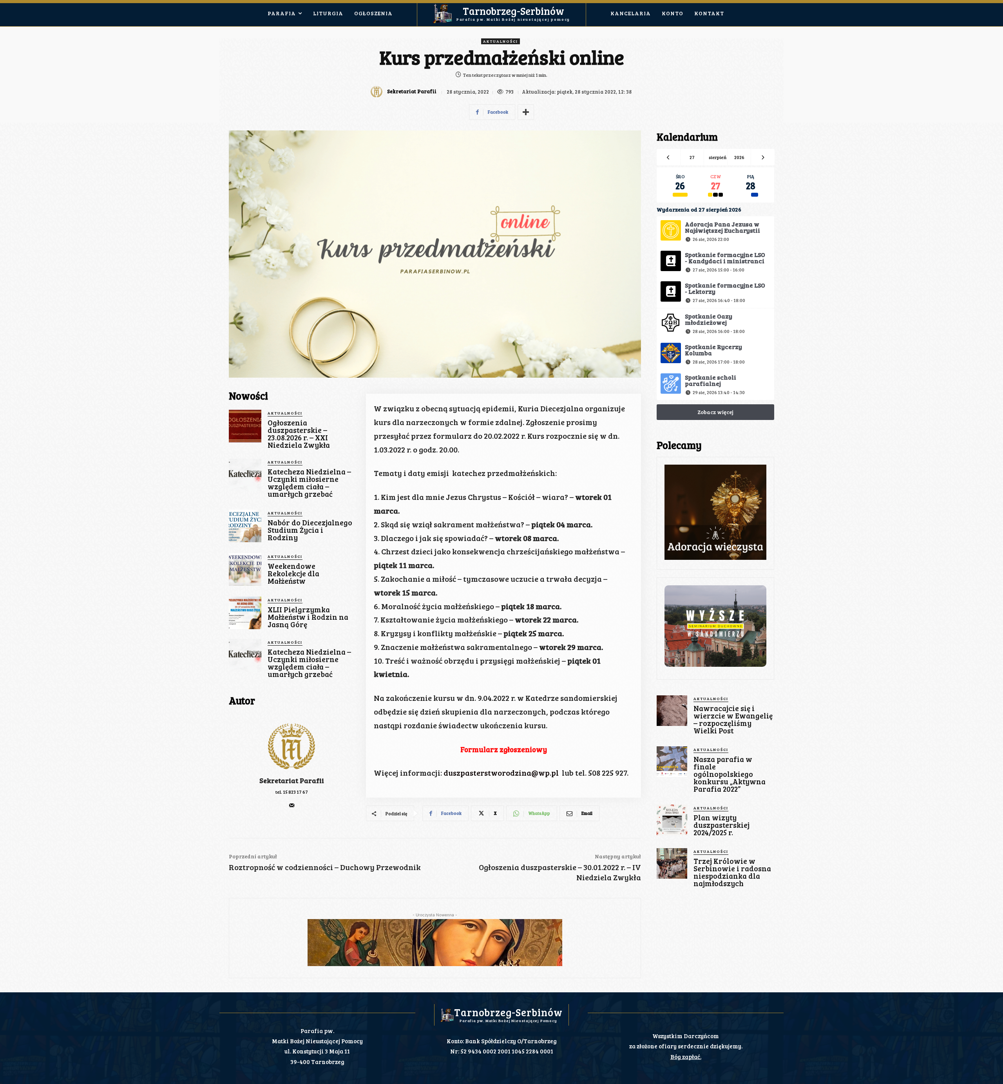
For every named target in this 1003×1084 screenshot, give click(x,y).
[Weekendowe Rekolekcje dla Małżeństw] (245, 569)
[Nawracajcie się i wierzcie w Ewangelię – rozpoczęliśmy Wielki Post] (672, 710)
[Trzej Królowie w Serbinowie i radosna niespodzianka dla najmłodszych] (672, 863)
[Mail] (292, 803)
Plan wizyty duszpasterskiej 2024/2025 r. (721, 825)
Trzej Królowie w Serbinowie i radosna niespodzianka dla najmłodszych (732, 872)
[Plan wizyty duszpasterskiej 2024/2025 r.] (672, 820)
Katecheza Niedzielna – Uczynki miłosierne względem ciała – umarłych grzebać (309, 483)
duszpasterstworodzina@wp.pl (503, 772)
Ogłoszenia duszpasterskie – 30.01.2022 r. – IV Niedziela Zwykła (560, 872)
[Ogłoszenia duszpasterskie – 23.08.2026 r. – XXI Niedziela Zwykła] (245, 426)
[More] (526, 112)
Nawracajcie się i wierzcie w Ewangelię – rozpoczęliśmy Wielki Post (733, 719)
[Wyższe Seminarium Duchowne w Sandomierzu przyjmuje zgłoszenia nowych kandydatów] (715, 626)
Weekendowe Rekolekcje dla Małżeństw (293, 573)
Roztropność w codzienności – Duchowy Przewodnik (325, 866)
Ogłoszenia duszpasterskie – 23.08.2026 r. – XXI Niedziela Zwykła (299, 434)
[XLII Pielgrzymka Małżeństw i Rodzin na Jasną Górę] (245, 613)
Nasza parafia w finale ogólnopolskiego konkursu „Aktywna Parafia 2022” (729, 774)
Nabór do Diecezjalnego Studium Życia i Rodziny (310, 530)
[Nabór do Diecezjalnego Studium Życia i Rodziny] (245, 526)
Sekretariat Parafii (411, 91)
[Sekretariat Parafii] (378, 92)
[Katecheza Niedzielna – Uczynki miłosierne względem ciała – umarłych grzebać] (245, 475)
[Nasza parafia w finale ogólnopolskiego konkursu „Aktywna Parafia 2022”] (672, 761)
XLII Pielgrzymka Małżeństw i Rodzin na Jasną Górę (308, 616)
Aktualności (500, 41)
